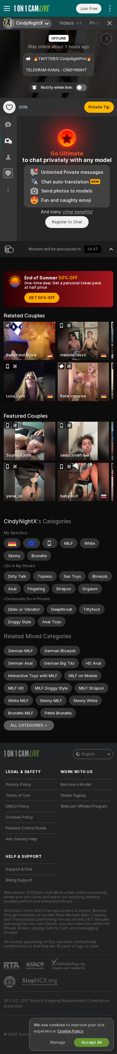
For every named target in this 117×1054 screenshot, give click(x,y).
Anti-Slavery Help (21, 839)
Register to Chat (67, 222)
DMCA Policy (17, 806)
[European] (31, 543)
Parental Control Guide (26, 828)
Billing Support (19, 880)
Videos (70, 23)
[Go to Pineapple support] (10, 982)
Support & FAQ (19, 869)
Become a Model (76, 784)
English (88, 754)
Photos (101, 23)
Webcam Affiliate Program (84, 806)
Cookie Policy (70, 1031)
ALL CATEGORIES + (28, 725)
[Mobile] (49, 543)
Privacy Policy (18, 784)
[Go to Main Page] (36, 8)
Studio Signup (73, 795)
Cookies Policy (19, 817)
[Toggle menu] (7, 8)
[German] (12, 543)
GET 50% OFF (42, 298)
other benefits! (77, 211)
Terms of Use (18, 795)
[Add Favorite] (9, 107)
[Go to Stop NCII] (40, 981)
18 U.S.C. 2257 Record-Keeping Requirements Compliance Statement (56, 1004)
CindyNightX (20, 521)
